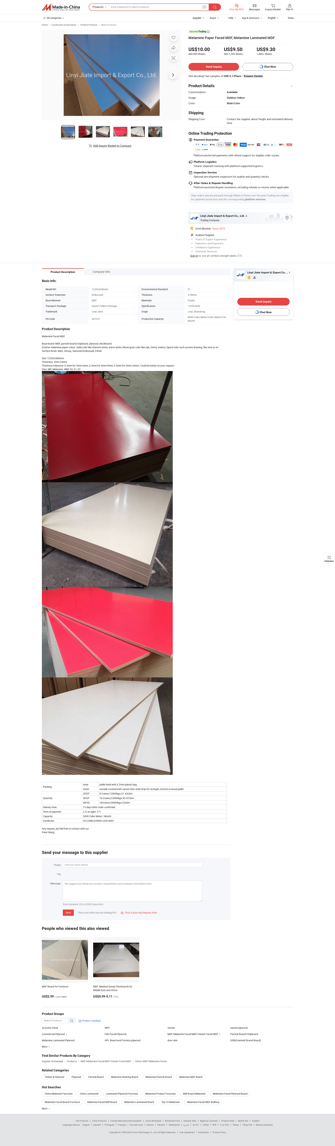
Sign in (289, 9)
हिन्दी (214, 1124)
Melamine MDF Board (190, 1077)
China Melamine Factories (59, 1093)
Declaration (203, 1132)
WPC (107, 1027)
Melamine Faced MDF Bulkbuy (203, 1102)
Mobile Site (243, 1120)
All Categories (54, 18)
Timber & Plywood (88, 24)
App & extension (250, 18)
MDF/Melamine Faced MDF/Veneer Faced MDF (193, 1034)
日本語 (206, 1124)
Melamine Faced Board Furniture (62, 1102)
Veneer (171, 1027)
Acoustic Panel (50, 1027)
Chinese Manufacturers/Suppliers (126, 1120)
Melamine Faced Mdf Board (102, 1102)
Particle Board (96, 1077)
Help (230, 18)
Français (122, 1124)
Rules (291, 18)
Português (109, 1124)
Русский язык (136, 1124)
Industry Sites (190, 1120)
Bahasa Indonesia (264, 1124)
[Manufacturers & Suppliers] (61, 7)
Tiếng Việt (247, 1124)
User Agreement (187, 1132)
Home (45, 24)
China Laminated (89, 1093)
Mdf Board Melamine (194, 1093)
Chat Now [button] (270, 66)
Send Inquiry (214, 66)
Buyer (213, 18)
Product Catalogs (91, 1020)
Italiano (150, 1124)
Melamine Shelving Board (124, 1077)
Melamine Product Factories (160, 1093)
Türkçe (236, 1124)
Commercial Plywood (53, 1034)
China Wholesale (153, 1120)
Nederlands (174, 1124)
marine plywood (239, 1027)
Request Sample (253, 76)
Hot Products (82, 1120)
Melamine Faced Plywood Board (230, 1093)
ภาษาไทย (224, 1124)
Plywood (76, 1077)
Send (68, 912)
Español (97, 1124)
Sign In (194, 255)
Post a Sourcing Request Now (139, 912)
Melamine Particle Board (159, 1077)
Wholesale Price (172, 1120)
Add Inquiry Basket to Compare (112, 146)
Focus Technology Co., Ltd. (145, 1132)
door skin (172, 1040)
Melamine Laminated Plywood (58, 1040)
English (86, 1124)
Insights (255, 1120)
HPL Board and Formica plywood (122, 1040)
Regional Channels (209, 1120)
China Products (99, 1120)
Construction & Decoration (63, 24)
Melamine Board (108, 24)
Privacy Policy (219, 1132)
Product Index (227, 1120)
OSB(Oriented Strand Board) (245, 1040)
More (45, 1108)
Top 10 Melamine (170, 1102)
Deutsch (161, 1124)
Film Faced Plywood (115, 1034)
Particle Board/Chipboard (244, 1034)
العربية (186, 1124)
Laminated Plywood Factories (122, 1093)
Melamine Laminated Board (139, 1102)
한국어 (196, 1124)
